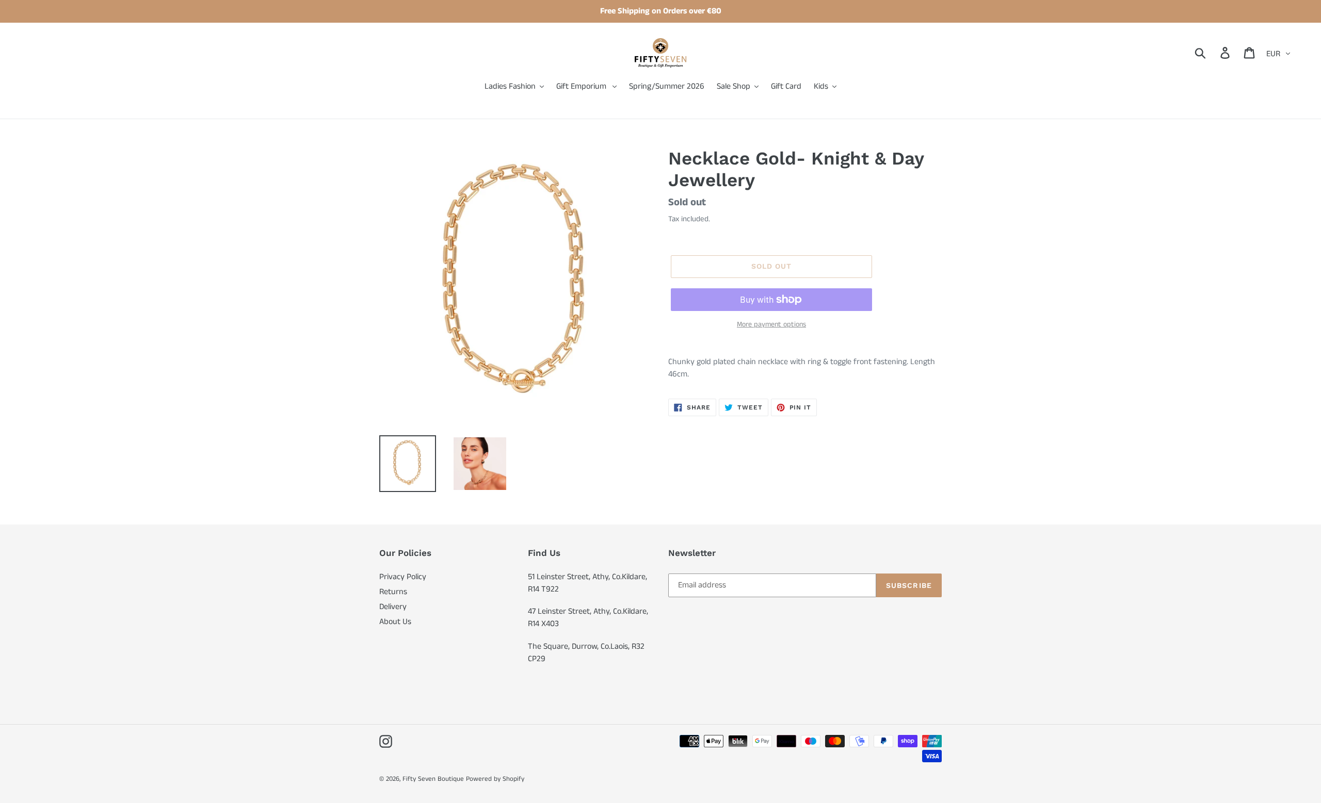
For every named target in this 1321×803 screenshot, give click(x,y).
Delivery (393, 607)
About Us (395, 622)
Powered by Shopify (495, 779)
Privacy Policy (402, 577)
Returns (393, 592)
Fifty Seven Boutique (433, 779)
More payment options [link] (771, 324)
